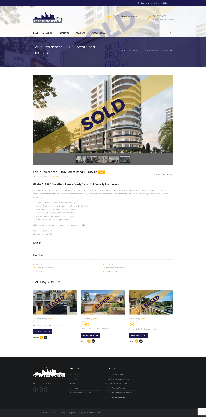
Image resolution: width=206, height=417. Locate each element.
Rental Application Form (82, 393)
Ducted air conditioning (44, 268)
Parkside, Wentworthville (117, 383)
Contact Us (91, 413)
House (35, 322)
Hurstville (51, 177)
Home (123, 50)
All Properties (133, 50)
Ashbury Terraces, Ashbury (118, 379)
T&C (99, 413)
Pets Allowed (40, 271)
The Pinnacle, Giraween (117, 388)
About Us (52, 413)
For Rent (76, 379)
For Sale (76, 374)
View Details (40, 332)
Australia (64, 177)
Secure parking (111, 271)
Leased (36, 337)
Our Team (62, 413)
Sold (101, 172)
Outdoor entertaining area (115, 268)
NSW (58, 177)
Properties (73, 413)
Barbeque (109, 264)
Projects (82, 413)
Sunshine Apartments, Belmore (120, 393)
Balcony (39, 264)
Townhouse (133, 322)
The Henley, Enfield (115, 374)
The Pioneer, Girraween (117, 397)
